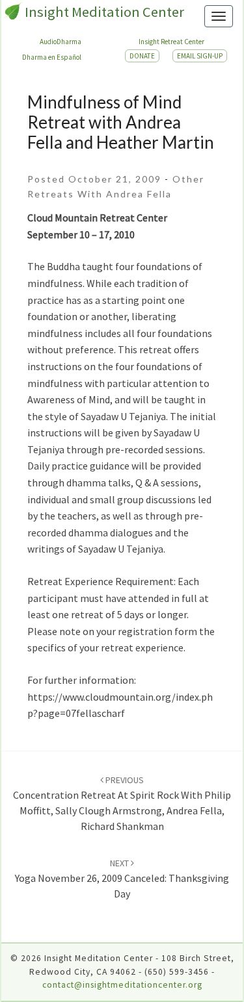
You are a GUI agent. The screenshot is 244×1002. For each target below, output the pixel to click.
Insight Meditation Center (104, 12)
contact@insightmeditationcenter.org (122, 984)
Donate (142, 55)
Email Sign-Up (200, 55)
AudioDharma (60, 41)
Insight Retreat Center (171, 41)
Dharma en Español (51, 57)
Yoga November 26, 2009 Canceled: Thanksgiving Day (122, 878)
